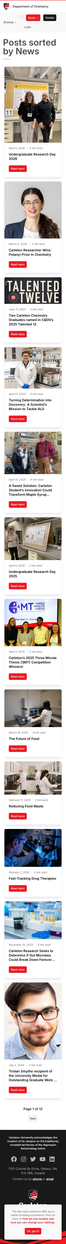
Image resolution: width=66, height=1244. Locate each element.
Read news (19, 169)
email (50, 1179)
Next (33, 1118)
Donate (49, 17)
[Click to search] (22, 17)
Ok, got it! (33, 1231)
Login (27, 27)
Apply (32, 17)
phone (37, 1179)
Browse (9, 22)
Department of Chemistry (30, 6)
